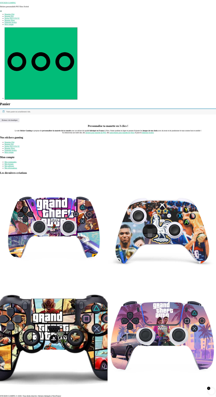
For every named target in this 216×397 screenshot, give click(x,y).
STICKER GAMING (8, 3)
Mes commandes (10, 162)
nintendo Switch (148, 133)
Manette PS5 (9, 16)
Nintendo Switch (10, 22)
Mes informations (10, 168)
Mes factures (9, 164)
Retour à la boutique (10, 120)
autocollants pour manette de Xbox (122, 133)
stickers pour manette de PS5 (96, 133)
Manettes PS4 (9, 14)
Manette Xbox (9, 20)
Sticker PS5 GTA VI (11, 18)
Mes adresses (9, 166)
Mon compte (9, 24)
